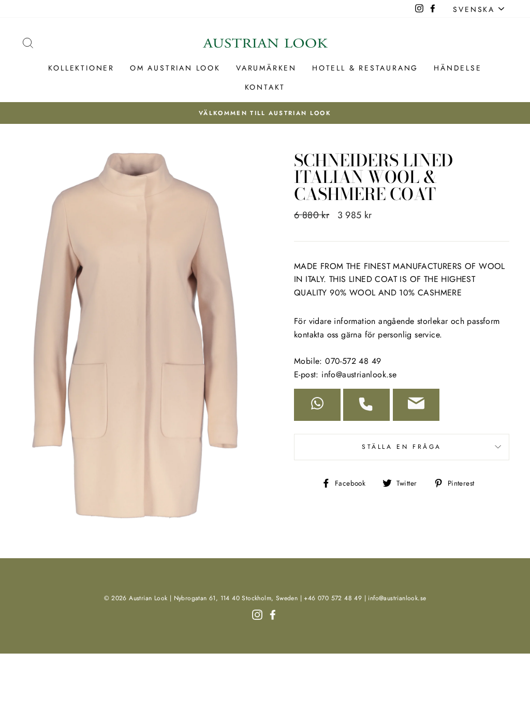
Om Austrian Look (175, 68)
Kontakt (265, 87)
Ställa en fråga (401, 446)
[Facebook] (273, 613)
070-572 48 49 (353, 361)
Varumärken (266, 68)
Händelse (457, 68)
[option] (265, 113)
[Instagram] (257, 613)
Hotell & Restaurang (365, 68)
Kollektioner (81, 68)
